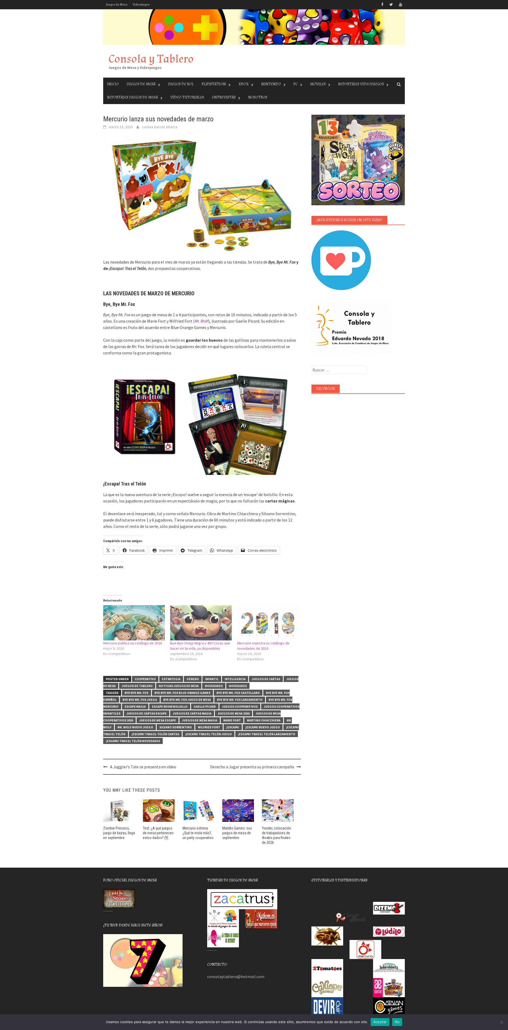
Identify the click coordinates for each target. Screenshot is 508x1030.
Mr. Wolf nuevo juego (135, 727)
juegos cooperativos (240, 706)
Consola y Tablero (151, 58)
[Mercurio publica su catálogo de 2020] (134, 622)
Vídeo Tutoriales (187, 97)
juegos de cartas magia (192, 713)
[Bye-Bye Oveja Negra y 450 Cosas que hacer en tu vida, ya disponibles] (201, 622)
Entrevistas (224, 97)
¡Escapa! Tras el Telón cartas (155, 734)
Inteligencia (235, 679)
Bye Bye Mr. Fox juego (140, 700)
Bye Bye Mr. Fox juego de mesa (187, 700)
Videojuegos (141, 5)
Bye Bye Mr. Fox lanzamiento (239, 700)
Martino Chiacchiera (263, 720)
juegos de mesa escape (157, 720)
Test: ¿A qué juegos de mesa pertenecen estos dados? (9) (158, 833)
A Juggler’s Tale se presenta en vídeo (143, 766)
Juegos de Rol (181, 84)
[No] (501, 1022)
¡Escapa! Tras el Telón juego (208, 734)
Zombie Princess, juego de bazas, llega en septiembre (119, 833)
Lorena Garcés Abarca (159, 126)
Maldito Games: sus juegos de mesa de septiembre (237, 833)
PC (295, 84)
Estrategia (171, 679)
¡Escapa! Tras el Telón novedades (133, 741)
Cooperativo (145, 679)
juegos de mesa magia (199, 720)
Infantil (212, 679)
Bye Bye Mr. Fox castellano (238, 693)
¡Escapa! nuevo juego (262, 727)
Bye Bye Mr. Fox (136, 693)
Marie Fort (232, 720)
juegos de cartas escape (146, 713)
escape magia (135, 706)
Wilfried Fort (209, 727)
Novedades (214, 686)
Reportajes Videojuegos (361, 84)
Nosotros (257, 97)
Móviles (318, 84)
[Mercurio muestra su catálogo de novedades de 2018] (268, 622)
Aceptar (380, 1022)
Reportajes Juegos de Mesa (132, 97)
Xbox (243, 84)
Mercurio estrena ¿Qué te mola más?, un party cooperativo (198, 833)
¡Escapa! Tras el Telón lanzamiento (266, 734)
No (397, 1022)
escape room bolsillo (170, 706)
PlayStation (214, 84)
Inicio (113, 84)
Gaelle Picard (205, 706)
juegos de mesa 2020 (233, 713)
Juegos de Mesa (116, 5)
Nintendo (271, 84)
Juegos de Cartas (266, 679)
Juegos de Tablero (137, 686)
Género (193, 679)
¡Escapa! (232, 727)
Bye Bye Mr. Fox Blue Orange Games (182, 693)
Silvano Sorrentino (175, 727)
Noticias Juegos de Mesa (179, 686)
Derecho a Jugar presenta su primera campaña (252, 766)
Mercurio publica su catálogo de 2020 (132, 643)
